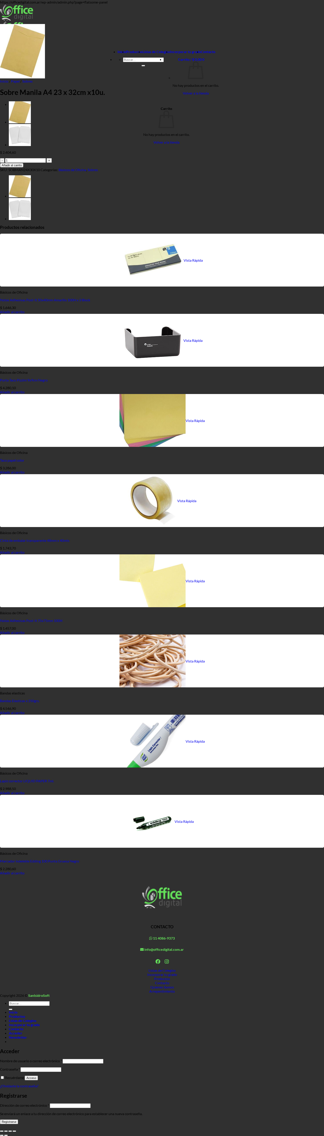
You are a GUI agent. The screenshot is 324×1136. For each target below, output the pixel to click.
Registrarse (9, 1121)
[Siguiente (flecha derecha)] (6, 1135)
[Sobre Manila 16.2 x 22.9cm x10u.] (20, 122)
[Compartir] (10, 1131)
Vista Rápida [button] (193, 260)
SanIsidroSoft (39, 995)
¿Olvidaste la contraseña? (19, 1086)
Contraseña (10, 1069)
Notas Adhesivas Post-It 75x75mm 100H (31, 620)
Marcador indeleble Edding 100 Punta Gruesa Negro (39, 861)
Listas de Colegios (156, 52)
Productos (134, 52)
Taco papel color (12, 460)
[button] (191, 59)
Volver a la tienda (196, 93)
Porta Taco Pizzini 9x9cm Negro (24, 380)
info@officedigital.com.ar (164, 949)
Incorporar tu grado (185, 52)
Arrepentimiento (162, 991)
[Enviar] (143, 65)
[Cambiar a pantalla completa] (6, 1131)
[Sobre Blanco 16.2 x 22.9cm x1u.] (20, 144)
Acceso (31, 1078)
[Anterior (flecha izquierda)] (2, 1135)
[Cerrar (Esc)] (14, 1131)
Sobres (27, 81)
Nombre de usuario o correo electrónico (31, 1061)
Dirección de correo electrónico (24, 1105)
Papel (15, 81)
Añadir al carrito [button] (12, 312)
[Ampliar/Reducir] (2, 1131)
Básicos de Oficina (72, 170)
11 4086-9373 (163, 938)
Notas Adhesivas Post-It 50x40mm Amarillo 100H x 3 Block (45, 300)
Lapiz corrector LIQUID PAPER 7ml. (27, 781)
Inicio (121, 52)
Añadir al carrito (12, 165)
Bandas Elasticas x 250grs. (19, 701)
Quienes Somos (162, 987)
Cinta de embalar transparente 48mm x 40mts (34, 540)
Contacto (208, 52)
